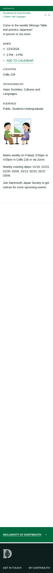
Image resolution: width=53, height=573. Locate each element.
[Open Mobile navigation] (49, 15)
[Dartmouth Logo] (8, 8)
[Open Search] (45, 15)
